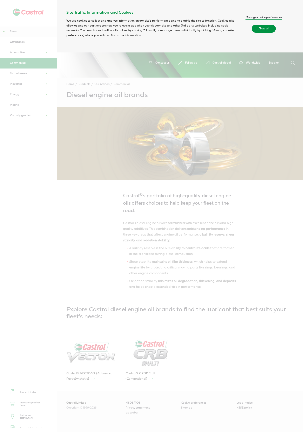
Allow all (263, 28)
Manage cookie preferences (263, 17)
